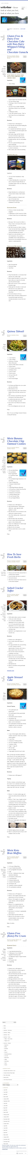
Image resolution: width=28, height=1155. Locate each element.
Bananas (4, 460)
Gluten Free (9, 57)
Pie (1, 958)
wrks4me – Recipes (7, 1043)
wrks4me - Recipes (11, 448)
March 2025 (6, 1112)
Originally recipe (10, 670)
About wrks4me (4, 3)
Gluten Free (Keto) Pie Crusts (16, 934)
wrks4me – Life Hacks (8, 1030)
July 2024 (5, 1125)
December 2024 (6, 1119)
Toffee (5, 620)
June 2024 (5, 1128)
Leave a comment (25, 57)
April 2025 (5, 1110)
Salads (8, 336)
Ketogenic (4, 466)
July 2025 (5, 1103)
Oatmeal (4, 469)
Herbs (2, 573)
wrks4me (6, 7)
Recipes (4, 471)
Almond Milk (3, 870)
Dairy (5, 1050)
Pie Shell (4, 958)
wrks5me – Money (7, 1032)
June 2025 (5, 1105)
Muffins (4, 875)
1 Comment (25, 940)
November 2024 (6, 1121)
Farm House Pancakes (8, 1079)
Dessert (9, 595)
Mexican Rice (6, 1077)
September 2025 (7, 1101)
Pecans (4, 614)
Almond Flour (3, 869)
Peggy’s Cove (6, 1040)
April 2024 (5, 1132)
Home (14, 57)
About (5, 1025)
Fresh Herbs (3, 572)
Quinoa (4, 346)
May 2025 (5, 1107)
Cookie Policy (5, 1149)
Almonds (4, 951)
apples (4, 695)
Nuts (1, 614)
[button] (12, 568)
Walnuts (4, 472)
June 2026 (5, 1092)
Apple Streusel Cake (15, 678)
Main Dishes (6, 1057)
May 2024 (5, 1130)
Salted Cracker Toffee (15, 589)
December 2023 (6, 1139)
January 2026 (6, 1098)
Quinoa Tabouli (15, 331)
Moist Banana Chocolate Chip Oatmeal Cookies (16, 441)
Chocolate (4, 68)
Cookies (4, 465)
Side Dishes (6, 1061)
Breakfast (6, 1048)
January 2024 (6, 1137)
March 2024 (6, 1134)
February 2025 (6, 1114)
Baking (17, 56)
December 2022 (6, 1141)
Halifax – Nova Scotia (8, 1038)
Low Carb (19, 684)
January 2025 (6, 1116)
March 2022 (6, 1143)
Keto (5, 955)
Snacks (12, 595)
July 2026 (5, 1089)
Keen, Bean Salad (7, 1075)
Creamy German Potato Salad (9, 1072)
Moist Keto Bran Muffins (14, 851)
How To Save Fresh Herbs (14, 555)
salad (5, 349)
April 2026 (5, 1094)
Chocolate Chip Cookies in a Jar (9, 1070)
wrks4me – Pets (6, 1034)
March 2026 (6, 1096)
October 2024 (6, 1123)
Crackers (4, 613)
